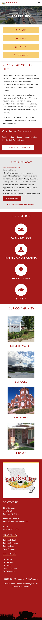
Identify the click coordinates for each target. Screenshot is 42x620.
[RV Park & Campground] (21, 250)
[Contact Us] (16, 55)
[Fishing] (21, 290)
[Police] (18, 38)
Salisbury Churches (10, 543)
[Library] (21, 436)
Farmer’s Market (9, 549)
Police (23, 38)
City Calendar (8, 562)
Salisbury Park (8, 546)
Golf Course (21, 278)
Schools (21, 381)
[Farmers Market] (21, 329)
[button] (39, 3)
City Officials (7, 565)
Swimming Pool (21, 238)
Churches (21, 417)
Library (21, 453)
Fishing (21, 298)
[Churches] (21, 400)
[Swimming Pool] (21, 230)
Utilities (22, 30)
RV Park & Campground (21, 258)
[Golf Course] (21, 270)
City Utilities (7, 559)
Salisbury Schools (9, 540)
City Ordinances (9, 571)
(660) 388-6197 (14, 519)
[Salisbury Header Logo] (10, 3)
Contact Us (23, 55)
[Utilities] (17, 30)
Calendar (23, 47)
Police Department (10, 568)
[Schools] (21, 364)
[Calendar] (17, 47)
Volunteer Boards (11, 167)
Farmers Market (21, 346)
